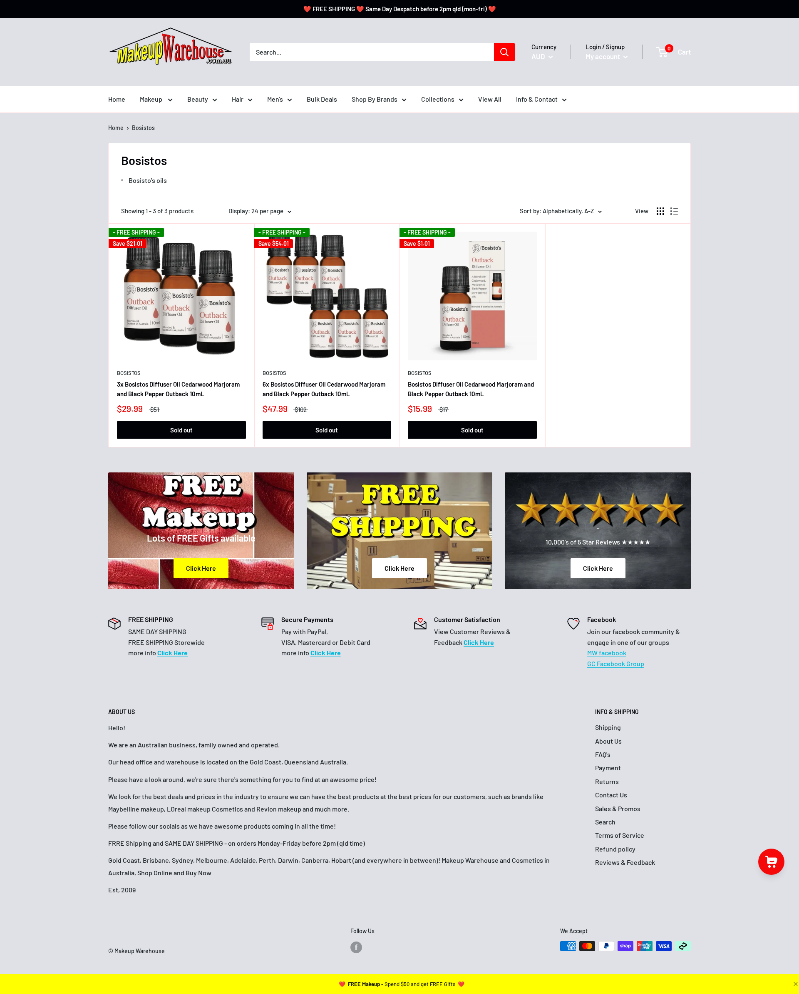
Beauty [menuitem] (197, 99)
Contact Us (611, 795)
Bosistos (129, 373)
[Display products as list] (674, 211)
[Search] (504, 52)
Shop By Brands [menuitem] (374, 99)
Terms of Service (619, 835)
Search (605, 822)
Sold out (181, 430)
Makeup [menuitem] (152, 99)
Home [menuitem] (116, 99)
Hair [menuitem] (237, 99)
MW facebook (606, 653)
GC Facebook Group (615, 663)
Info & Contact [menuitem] (537, 99)
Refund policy (615, 849)
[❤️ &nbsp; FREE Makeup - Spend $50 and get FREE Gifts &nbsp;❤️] (401, 984)
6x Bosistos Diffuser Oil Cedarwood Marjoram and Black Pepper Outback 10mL (324, 388)
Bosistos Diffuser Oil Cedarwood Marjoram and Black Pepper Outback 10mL (471, 388)
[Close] (795, 984)
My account (603, 56)
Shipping (608, 727)
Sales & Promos (617, 808)
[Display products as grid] (660, 211)
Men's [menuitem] (275, 99)
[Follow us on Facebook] (356, 947)
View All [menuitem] (489, 99)
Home (116, 127)
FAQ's (602, 754)
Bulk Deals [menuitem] (322, 99)
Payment (608, 768)
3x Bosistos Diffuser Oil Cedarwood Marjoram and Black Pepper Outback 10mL (178, 388)
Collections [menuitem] (437, 99)
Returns (607, 781)
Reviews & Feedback (625, 862)
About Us (608, 741)
